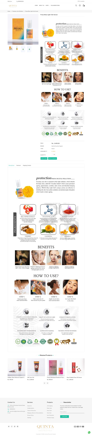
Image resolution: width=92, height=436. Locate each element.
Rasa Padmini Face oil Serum (74, 377)
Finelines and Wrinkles (17, 11)
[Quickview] (19, 367)
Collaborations (30, 408)
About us (29, 405)
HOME (36, 5)
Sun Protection (50, 415)
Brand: (42, 146)
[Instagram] (17, 426)
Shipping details (27, 165)
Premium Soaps (50, 417)
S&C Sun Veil (30, 377)
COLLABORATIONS (55, 5)
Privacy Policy (30, 415)
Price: (41, 143)
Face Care (49, 410)
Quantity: (43, 155)
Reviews (19, 165)
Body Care (49, 408)
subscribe (64, 416)
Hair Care (49, 413)
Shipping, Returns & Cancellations (35, 413)
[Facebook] (12, 426)
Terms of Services (31, 410)
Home (9, 11)
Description (11, 165)
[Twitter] (9, 426)
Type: (41, 148)
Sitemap (29, 417)
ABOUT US (41, 5)
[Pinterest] (14, 426)
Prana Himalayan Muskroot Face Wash (57, 377)
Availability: (43, 151)
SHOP (47, 5)
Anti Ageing (49, 405)
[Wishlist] (16, 367)
